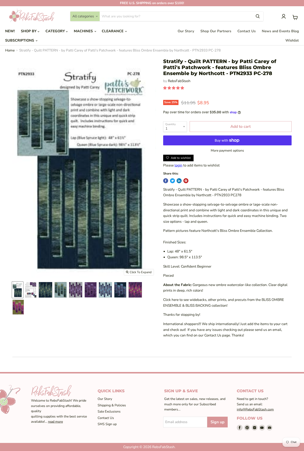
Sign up (217, 422)
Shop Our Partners (215, 31)
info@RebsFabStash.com (255, 409)
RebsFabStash (179, 81)
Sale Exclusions (109, 411)
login (178, 165)
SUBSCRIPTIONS (20, 40)
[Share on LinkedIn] (179, 180)
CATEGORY (55, 31)
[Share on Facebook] (165, 180)
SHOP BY (29, 31)
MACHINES (84, 31)
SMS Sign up (107, 424)
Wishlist (292, 40)
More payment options (227, 150)
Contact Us (246, 31)
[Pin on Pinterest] (185, 180)
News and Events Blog (280, 31)
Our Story (186, 31)
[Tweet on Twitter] (172, 180)
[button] (174, 88)
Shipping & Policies (112, 405)
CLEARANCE (113, 31)
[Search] (257, 16)
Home (10, 50)
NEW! (10, 31)
